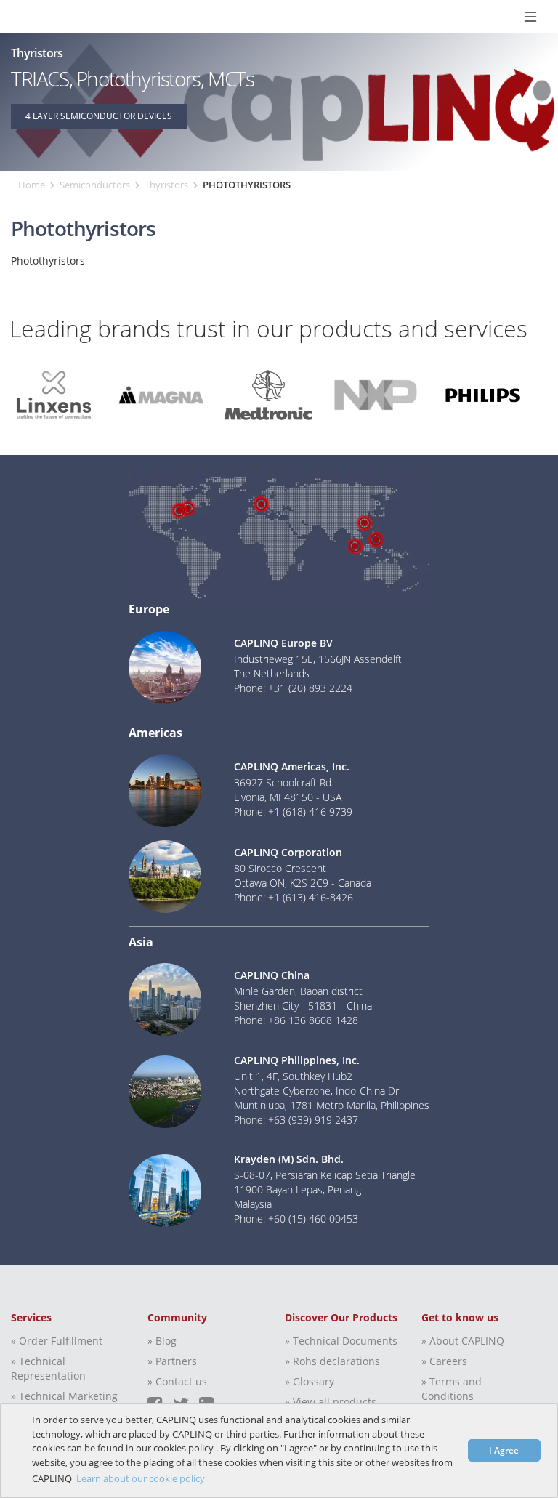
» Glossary (309, 1381)
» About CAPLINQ (462, 1341)
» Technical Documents (341, 1341)
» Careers (444, 1361)
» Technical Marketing (64, 1396)
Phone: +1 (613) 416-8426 (293, 897)
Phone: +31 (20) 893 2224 (293, 688)
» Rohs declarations (332, 1361)
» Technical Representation (48, 1368)
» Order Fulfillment (56, 1341)
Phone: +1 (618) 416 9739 (293, 811)
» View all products (330, 1402)
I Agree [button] (504, 1450)
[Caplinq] (16, 16)
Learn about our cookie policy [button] (140, 1478)
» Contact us (177, 1381)
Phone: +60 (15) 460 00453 (296, 1218)
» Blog (162, 1341)
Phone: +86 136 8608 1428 (296, 1020)
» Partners (172, 1361)
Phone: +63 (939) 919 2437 (296, 1120)
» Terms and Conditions (451, 1388)
